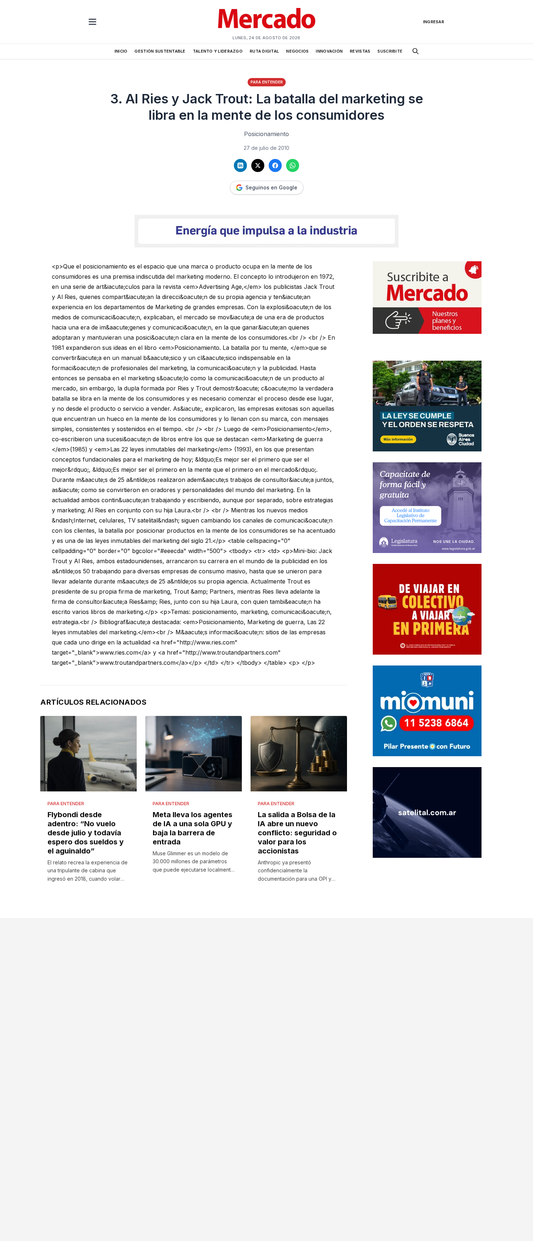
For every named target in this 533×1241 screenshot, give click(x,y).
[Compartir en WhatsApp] (292, 165)
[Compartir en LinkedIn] (240, 165)
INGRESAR (433, 21)
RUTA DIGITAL (264, 51)
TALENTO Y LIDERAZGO (218, 51)
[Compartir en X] (257, 165)
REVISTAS (360, 51)
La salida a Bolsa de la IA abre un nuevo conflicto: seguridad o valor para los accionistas (297, 832)
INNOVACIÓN (329, 51)
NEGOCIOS (297, 51)
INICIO (121, 51)
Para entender (267, 82)
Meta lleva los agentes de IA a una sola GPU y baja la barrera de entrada (192, 828)
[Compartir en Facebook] (275, 165)
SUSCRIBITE (389, 51)
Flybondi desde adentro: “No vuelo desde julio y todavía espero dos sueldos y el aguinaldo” (85, 832)
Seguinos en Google (271, 187)
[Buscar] (415, 51)
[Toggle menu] (92, 22)
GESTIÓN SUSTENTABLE (160, 51)
